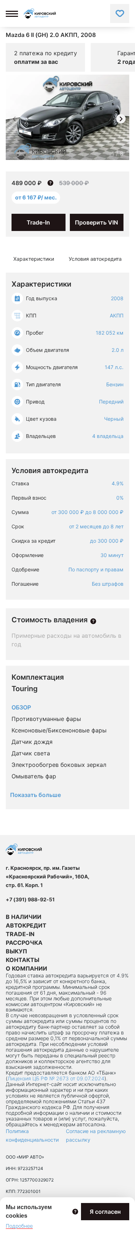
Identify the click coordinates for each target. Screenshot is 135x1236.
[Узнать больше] (93, 621)
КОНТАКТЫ (22, 959)
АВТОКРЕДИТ (26, 925)
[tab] (34, 259)
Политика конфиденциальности (32, 1135)
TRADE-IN (20, 934)
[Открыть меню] (12, 13)
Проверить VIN (96, 222)
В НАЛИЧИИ (23, 916)
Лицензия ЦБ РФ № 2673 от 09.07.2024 (56, 1078)
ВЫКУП (16, 951)
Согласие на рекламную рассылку (96, 1135)
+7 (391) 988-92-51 (30, 899)
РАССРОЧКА (24, 942)
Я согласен (105, 1211)
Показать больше (35, 794)
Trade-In (38, 222)
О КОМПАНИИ (26, 968)
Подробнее (19, 1226)
